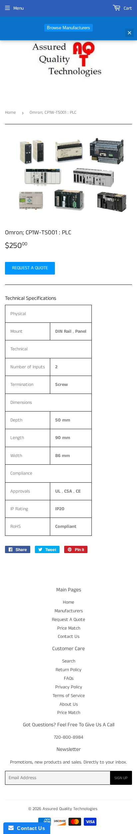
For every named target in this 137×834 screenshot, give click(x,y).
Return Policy (68, 669)
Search (68, 661)
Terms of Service (69, 695)
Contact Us (68, 636)
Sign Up (121, 778)
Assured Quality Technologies (70, 809)
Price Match (68, 628)
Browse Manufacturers (68, 27)
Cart (127, 8)
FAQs (68, 678)
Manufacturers (69, 611)
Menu (18, 8)
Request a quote (30, 268)
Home (10, 112)
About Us (69, 704)
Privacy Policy (68, 687)
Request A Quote (68, 619)
